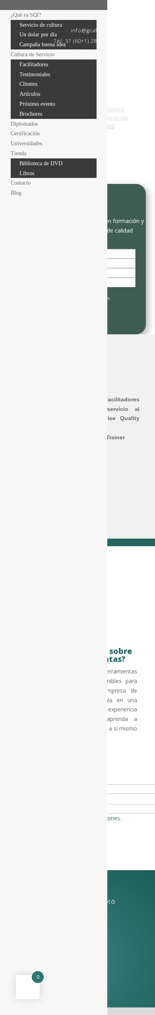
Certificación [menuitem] (25, 133)
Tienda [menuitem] (18, 153)
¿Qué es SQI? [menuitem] (26, 15)
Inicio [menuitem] (17, 5)
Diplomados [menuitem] (24, 124)
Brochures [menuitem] (30, 114)
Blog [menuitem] (16, 193)
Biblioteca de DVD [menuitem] (40, 163)
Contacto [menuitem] (21, 183)
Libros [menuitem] (26, 173)
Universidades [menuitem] (26, 143)
